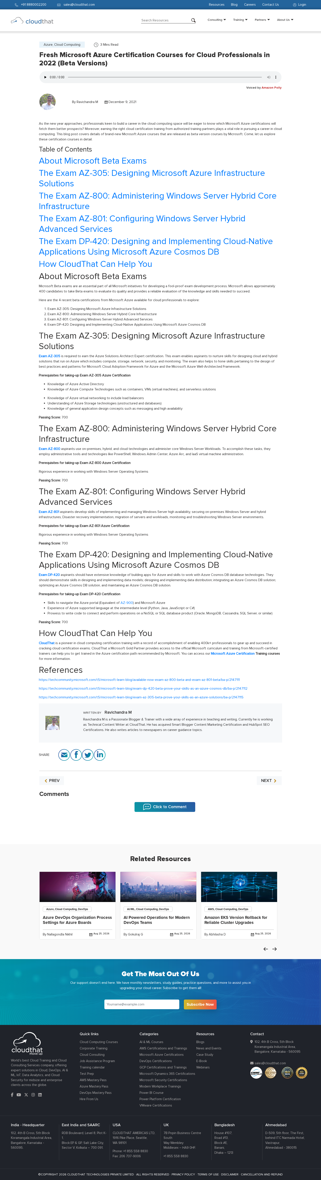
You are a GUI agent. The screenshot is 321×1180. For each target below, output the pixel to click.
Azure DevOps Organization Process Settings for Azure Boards (77, 920)
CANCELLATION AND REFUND (262, 1174)
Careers (250, 5)
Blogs (200, 1042)
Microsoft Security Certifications (163, 1080)
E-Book (201, 1061)
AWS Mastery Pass (93, 1080)
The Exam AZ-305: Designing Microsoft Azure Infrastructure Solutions (152, 178)
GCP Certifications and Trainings (163, 1067)
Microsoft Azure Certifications (162, 1055)
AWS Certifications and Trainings (163, 1048)
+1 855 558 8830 (135, 1151)
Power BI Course (152, 1093)
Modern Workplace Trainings (160, 1086)
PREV (54, 780)
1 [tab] (160, 833)
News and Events (208, 1048)
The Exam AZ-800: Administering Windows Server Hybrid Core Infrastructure (158, 201)
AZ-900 (127, 603)
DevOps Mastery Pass (96, 1093)
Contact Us (270, 5)
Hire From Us (89, 1099)
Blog (234, 5)
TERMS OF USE (208, 1174)
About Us (283, 19)
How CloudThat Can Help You (95, 264)
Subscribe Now (200, 1004)
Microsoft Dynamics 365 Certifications (167, 1074)
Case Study (204, 1055)
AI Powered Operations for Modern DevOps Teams (157, 920)
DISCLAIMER (229, 1174)
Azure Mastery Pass (94, 1086)
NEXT (267, 780)
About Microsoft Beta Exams (93, 161)
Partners (260, 19)
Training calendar (92, 1067)
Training (238, 19)
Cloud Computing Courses (99, 1042)
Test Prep (87, 1074)
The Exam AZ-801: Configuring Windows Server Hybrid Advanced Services (142, 223)
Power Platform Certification (160, 1099)
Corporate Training (93, 1048)
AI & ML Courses (151, 1042)
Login (301, 5)
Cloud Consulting (92, 1055)
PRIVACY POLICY (183, 1174)
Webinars (203, 1067)
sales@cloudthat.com (270, 1063)
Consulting (215, 19)
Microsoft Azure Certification (233, 653)
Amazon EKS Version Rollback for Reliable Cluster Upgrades (235, 920)
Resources (216, 5)
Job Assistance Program (97, 1061)
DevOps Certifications (156, 1061)
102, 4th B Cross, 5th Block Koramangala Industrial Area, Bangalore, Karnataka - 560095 (277, 1047)
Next (274, 949)
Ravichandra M (87, 102)
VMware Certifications (156, 1105)
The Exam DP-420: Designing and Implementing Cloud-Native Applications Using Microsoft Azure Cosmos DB (156, 246)
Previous (266, 949)
